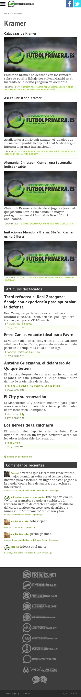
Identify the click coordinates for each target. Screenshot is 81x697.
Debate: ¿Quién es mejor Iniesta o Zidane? (22, 553)
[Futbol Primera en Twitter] (77, 1)
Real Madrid (37, 87)
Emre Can (34, 352)
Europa (34, 154)
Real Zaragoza (24, 323)
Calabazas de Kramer (20, 33)
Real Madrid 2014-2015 (15, 89)
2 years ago (37, 514)
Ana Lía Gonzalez (20, 521)
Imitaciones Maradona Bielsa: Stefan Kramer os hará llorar (39, 234)
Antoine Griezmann (17, 385)
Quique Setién (52, 385)
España (51, 89)
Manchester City (15, 414)
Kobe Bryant (13, 442)
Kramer (18, 13)
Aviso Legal (11, 693)
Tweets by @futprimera (19, 456)
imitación (33, 277)
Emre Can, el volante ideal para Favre (38, 334)
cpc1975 (15, 546)
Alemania (48, 151)
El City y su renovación (25, 396)
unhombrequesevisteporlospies (27, 497)
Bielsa (26, 277)
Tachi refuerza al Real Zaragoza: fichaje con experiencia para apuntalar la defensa (40, 302)
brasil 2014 (59, 223)
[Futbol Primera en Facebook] (69, 1)
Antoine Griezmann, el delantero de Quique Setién (37, 365)
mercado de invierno (62, 87)
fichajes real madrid (37, 89)
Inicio (7, 13)
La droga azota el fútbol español (17, 514)
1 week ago (53, 490)
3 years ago (30, 527)
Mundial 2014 (47, 223)
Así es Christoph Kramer (22, 98)
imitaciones (44, 277)
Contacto (25, 693)
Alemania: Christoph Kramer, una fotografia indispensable (38, 164)
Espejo (14, 473)
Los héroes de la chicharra (28, 425)
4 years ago (47, 553)
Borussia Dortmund (17, 352)
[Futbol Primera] (21, 1)
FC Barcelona (36, 385)
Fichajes (48, 87)
